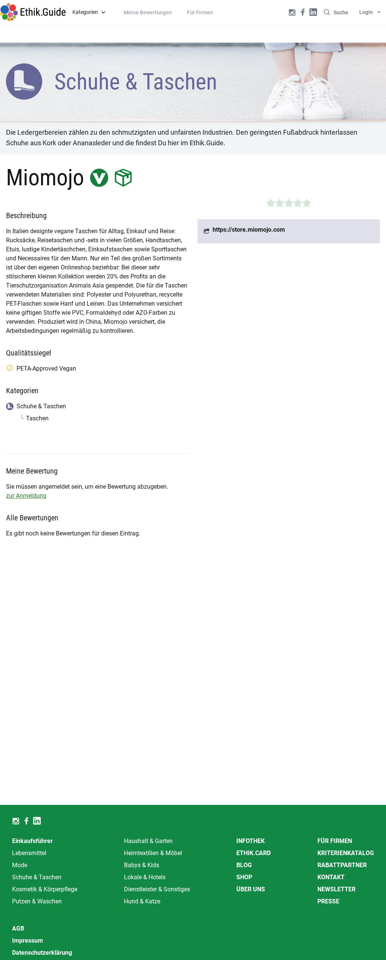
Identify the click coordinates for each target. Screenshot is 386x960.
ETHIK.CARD (253, 853)
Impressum (27, 940)
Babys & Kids (141, 865)
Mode (19, 865)
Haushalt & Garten (148, 841)
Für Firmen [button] (200, 12)
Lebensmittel (29, 853)
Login (366, 12)
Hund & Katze (142, 901)
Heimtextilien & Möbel (153, 853)
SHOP (244, 877)
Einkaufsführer (32, 841)
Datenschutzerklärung (42, 952)
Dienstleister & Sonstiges (157, 889)
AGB (18, 928)
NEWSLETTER (336, 889)
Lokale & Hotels (144, 877)
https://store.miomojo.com (249, 229)
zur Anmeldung (26, 495)
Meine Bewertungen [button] (148, 12)
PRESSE (328, 901)
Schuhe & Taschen (36, 877)
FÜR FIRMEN (334, 841)
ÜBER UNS (250, 889)
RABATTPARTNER (342, 865)
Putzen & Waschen (37, 901)
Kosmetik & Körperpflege (44, 889)
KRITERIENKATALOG (345, 853)
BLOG (244, 865)
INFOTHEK (250, 841)
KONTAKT (331, 877)
